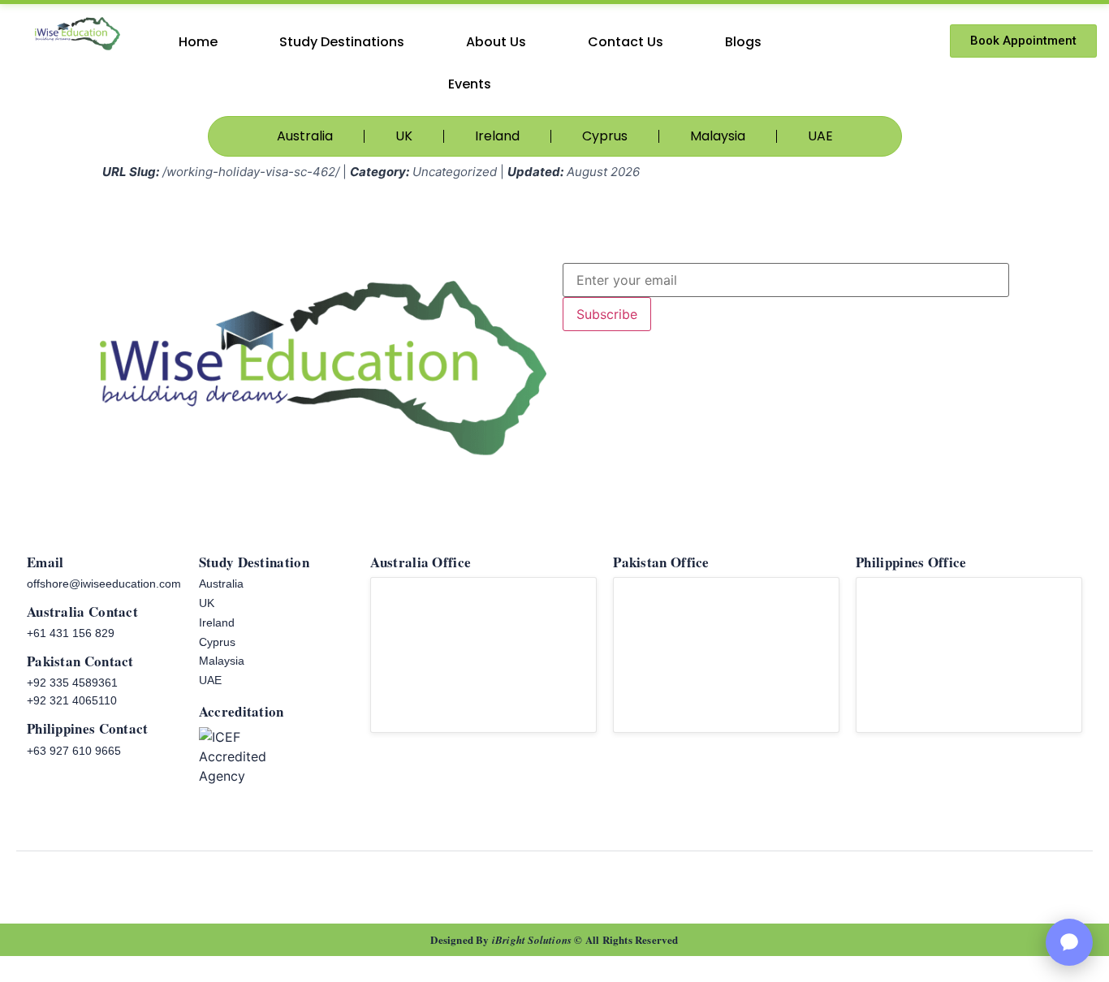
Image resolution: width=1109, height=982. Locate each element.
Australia (305, 136)
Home (198, 41)
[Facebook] (465, 881)
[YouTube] (536, 881)
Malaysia (717, 136)
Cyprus (605, 136)
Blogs (743, 41)
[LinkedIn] (608, 881)
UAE (820, 136)
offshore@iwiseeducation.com (104, 584)
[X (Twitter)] (644, 881)
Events (469, 84)
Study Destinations (341, 41)
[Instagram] (572, 881)
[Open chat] (1069, 942)
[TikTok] (501, 881)
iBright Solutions (532, 939)
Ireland (497, 136)
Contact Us (625, 41)
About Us (496, 41)
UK (403, 136)
